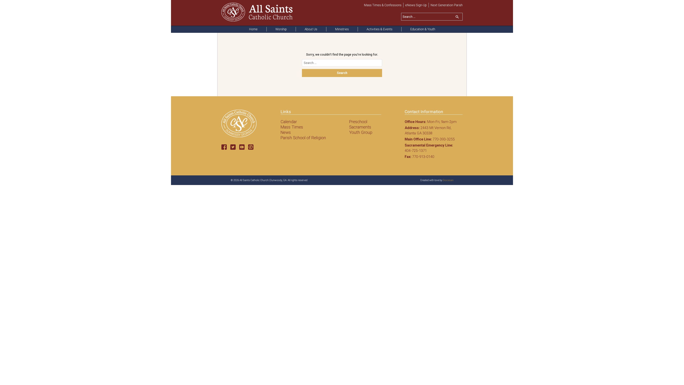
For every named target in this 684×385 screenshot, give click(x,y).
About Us (311, 29)
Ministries (342, 29)
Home (253, 29)
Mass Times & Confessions (382, 5)
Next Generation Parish (447, 5)
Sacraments (360, 127)
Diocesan (448, 180)
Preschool (358, 121)
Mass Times (292, 127)
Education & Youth (422, 29)
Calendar (289, 121)
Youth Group (360, 132)
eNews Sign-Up (416, 5)
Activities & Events (379, 29)
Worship (281, 29)
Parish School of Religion (303, 137)
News (286, 132)
